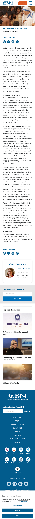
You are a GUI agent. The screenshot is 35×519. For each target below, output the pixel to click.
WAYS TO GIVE (17, 424)
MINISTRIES (17, 417)
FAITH (17, 421)
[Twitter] (8, 41)
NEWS (17, 431)
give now (22, 3)
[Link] (17, 41)
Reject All (17, 510)
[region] (17, 504)
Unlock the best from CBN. (13, 290)
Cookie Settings (17, 505)
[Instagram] (20, 484)
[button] (29, 3)
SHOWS (17, 435)
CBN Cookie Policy (22, 501)
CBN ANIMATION (17, 438)
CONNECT (17, 428)
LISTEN (17, 442)
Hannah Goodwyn (10, 32)
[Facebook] (4, 41)
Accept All (17, 515)
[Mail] (12, 41)
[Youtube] (9, 484)
